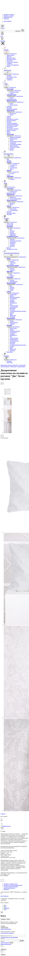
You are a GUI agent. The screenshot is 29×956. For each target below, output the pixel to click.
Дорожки (9, 75)
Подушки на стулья (12, 249)
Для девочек (13, 208)
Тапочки (9, 106)
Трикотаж (12, 270)
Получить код (4, 927)
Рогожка (12, 230)
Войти (11, 942)
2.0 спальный (13, 167)
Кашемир (12, 301)
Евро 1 (11, 169)
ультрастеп (13, 262)
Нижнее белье (10, 55)
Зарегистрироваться (6, 929)
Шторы (9, 247)
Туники (9, 116)
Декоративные (14, 281)
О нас (15, 883)
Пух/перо (12, 309)
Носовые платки (14, 92)
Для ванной (10, 225)
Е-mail (2, 938)
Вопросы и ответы (9, 15)
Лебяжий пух (13, 302)
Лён (11, 229)
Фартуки (9, 56)
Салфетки (9, 63)
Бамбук (12, 296)
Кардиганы (10, 127)
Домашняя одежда (11, 99)
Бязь (8, 159)
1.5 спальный (13, 165)
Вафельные (13, 235)
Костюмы (9, 107)
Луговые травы (14, 305)
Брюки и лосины (11, 130)
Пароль (2, 941)
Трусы (11, 115)
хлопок (12, 264)
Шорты (9, 133)
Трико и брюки (14, 145)
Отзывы (3, 813)
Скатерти (12, 245)
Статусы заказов (8, 886)
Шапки (12, 97)
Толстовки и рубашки (12, 128)
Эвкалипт (12, 316)
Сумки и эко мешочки (12, 65)
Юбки (8, 131)
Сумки (11, 93)
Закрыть (3, 954)
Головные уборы (11, 193)
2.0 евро (12, 166)
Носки (8, 66)
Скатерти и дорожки (12, 62)
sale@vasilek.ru (7, 21)
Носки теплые (13, 105)
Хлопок (12, 232)
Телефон (3, 919)
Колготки (12, 203)
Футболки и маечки (12, 126)
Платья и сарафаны (12, 123)
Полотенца (10, 60)
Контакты (6, 18)
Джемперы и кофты (12, 109)
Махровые (12, 233)
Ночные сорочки (11, 120)
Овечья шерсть (14, 307)
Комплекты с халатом (12, 119)
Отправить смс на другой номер (9, 937)
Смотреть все (13, 53)
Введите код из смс (6, 935)
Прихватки (13, 242)
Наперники (10, 352)
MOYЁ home (13, 294)
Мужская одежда (11, 59)
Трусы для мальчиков (15, 198)
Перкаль (12, 179)
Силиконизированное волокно (18, 311)
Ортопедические (14, 340)
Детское (9, 160)
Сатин (8, 174)
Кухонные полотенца (15, 240)
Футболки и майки (15, 147)
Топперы (12, 324)
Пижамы (9, 121)
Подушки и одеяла (12, 77)
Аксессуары (10, 223)
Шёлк (11, 314)
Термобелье (13, 143)
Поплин (12, 268)
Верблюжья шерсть (15, 297)
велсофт (12, 261)
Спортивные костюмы (13, 124)
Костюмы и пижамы (15, 137)
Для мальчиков (14, 210)
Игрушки (9, 214)
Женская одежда (11, 58)
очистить (18, 31)
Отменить (3, 949)
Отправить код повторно (7, 933)
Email (8, 919)
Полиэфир (12, 308)
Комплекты (13, 113)
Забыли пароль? (5, 942)
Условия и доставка (9, 14)
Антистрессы (13, 191)
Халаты (9, 117)
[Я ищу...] (22, 30)
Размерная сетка (8, 17)
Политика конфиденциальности (11, 887)
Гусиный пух (13, 298)
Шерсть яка (13, 315)
